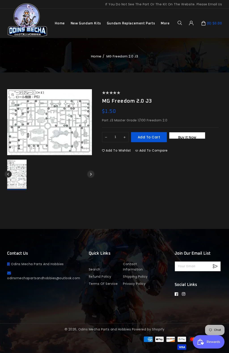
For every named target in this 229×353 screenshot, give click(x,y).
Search (94, 269)
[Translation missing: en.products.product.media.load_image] (17, 175)
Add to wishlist (118, 150)
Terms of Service (103, 283)
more (165, 23)
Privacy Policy (134, 283)
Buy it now (187, 137)
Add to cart (149, 137)
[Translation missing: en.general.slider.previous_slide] (8, 174)
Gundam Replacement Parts (131, 23)
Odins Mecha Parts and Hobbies (104, 329)
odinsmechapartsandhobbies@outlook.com (43, 278)
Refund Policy (100, 276)
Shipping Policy (135, 276)
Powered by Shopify (148, 329)
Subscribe (216, 266)
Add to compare (153, 150)
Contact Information (133, 267)
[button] (181, 22)
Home (96, 56)
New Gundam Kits (86, 23)
